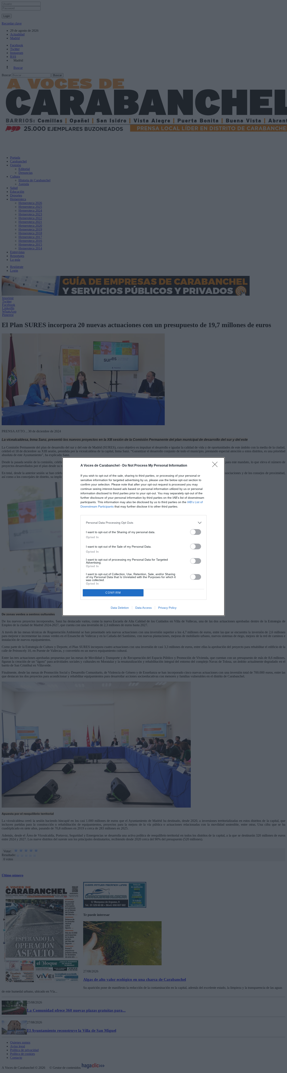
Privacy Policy (167, 607)
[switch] (195, 532)
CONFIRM (113, 592)
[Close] (216, 466)
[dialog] (143, 537)
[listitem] (143, 523)
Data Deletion (120, 607)
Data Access (143, 607)
